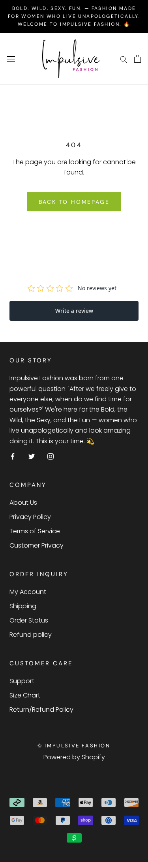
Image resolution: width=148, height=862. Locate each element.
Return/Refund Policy (41, 709)
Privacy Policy (30, 516)
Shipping (22, 606)
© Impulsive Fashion (73, 745)
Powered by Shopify (74, 757)
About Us (23, 502)
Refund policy (30, 634)
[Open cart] (137, 59)
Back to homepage (74, 201)
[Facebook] (12, 456)
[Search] (123, 59)
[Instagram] (50, 456)
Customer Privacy (36, 545)
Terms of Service (34, 531)
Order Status (28, 620)
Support (21, 681)
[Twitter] (31, 456)
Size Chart (24, 695)
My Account (27, 591)
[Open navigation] (11, 59)
